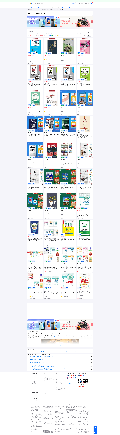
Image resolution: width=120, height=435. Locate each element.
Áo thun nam (44, 411)
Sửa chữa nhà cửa (58, 421)
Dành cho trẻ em (35, 416)
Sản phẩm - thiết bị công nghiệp (71, 410)
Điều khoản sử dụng (47, 381)
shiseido (32, 400)
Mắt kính (62, 409)
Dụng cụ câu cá (82, 414)
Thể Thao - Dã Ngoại (81, 410)
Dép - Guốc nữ (49, 418)
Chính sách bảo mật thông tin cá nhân (49, 379)
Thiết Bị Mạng (59, 417)
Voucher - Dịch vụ (69, 421)
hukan (37, 400)
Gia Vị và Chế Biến (58, 429)
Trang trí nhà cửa (57, 420)
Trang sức (56, 412)
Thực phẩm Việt (38, 413)
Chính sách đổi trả (33, 382)
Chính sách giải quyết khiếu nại (48, 380)
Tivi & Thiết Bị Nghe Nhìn (71, 411)
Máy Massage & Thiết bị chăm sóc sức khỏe (36, 426)
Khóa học (73, 422)
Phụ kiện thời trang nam (60, 409)
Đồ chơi (39, 405)
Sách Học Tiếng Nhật (74, 351)
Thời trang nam (45, 410)
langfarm (35, 400)
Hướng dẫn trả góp (33, 383)
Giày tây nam (48, 423)
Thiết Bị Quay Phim (83, 424)
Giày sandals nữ (47, 419)
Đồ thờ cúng (57, 424)
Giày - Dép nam (45, 422)
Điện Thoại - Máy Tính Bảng (35, 419)
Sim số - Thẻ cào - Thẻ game (73, 425)
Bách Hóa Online (57, 426)
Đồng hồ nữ (59, 412)
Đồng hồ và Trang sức (58, 411)
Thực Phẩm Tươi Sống (34, 411)
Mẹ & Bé (71, 408)
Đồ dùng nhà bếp (33, 432)
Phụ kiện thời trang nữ (57, 409)
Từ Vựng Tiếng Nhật (42, 351)
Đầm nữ (46, 405)
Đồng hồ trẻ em (63, 413)
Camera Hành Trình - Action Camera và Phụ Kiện (83, 422)
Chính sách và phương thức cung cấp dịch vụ (61, 385)
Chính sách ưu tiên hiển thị (59, 383)
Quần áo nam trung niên (47, 415)
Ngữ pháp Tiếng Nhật (63, 351)
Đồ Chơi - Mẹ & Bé (34, 404)
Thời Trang (73, 405)
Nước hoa (34, 429)
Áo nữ (43, 405)
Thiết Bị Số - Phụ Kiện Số (70, 414)
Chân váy (48, 407)
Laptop (62, 418)
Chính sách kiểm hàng (34, 381)
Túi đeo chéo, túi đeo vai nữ (46, 428)
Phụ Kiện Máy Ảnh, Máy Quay (82, 420)
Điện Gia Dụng (33, 431)
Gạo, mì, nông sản (35, 415)
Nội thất (58, 422)
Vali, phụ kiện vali (63, 406)
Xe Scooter (73, 428)
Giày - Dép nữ (45, 417)
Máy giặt (81, 407)
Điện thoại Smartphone (34, 420)
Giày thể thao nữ (85, 416)
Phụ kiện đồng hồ (58, 413)
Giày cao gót (44, 418)
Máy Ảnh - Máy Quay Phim (82, 419)
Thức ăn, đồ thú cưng (35, 417)
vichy (39, 400)
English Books (71, 432)
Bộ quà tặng (58, 431)
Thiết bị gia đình (38, 432)
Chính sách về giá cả (58, 379)
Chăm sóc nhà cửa (36, 418)
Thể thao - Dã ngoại (70, 407)
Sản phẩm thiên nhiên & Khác (35, 427)
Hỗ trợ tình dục (38, 429)
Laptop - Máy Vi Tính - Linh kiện (60, 414)
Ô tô (71, 428)
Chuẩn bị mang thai (35, 410)
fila (41, 400)
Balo (55, 405)
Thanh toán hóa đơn (69, 422)
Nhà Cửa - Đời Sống (58, 419)
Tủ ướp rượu (86, 408)
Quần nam (48, 411)
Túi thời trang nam (46, 430)
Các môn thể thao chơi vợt (83, 415)
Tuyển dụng (46, 377)
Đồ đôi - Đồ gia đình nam (49, 413)
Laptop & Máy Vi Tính (73, 410)
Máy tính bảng (35, 422)
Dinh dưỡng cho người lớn (35, 408)
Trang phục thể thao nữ (81, 411)
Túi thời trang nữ (45, 427)
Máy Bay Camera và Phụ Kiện (83, 425)
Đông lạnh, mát (37, 414)
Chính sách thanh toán (59, 382)
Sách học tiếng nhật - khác (54, 351)
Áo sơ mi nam (48, 412)
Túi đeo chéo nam (47, 431)
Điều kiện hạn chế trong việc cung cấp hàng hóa (61, 381)
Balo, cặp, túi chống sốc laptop (60, 406)
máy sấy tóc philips (84, 428)
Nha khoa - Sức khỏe (71, 424)
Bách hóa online (70, 409)
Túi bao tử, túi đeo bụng (50, 432)
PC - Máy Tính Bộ (58, 418)
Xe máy (69, 428)
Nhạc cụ (61, 424)
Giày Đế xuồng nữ (48, 420)
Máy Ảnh (85, 425)
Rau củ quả (33, 413)
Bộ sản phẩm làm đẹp (36, 429)
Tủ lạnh (81, 406)
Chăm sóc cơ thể (35, 426)
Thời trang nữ (45, 404)
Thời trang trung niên (47, 408)
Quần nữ (48, 405)
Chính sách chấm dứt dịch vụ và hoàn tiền (61, 387)
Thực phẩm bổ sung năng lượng (83, 417)
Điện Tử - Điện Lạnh (81, 404)
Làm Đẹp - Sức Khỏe (34, 423)
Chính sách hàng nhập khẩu (34, 384)
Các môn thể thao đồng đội (83, 415)
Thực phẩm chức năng (35, 425)
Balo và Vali (56, 404)
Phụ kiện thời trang (58, 408)
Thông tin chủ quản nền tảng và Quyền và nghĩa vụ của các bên (61, 389)
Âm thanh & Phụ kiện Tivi (81, 405)
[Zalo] (83, 375)
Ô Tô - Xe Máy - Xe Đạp (70, 426)
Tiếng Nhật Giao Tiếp (31, 351)
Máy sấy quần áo (82, 408)
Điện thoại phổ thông (35, 421)
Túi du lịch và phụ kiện (59, 405)
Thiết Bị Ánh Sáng (83, 421)
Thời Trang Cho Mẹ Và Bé (34, 405)
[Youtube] (81, 375)
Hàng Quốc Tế (68, 404)
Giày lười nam (44, 423)
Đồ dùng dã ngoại (83, 412)
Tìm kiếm (73, 3)
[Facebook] (79, 375)
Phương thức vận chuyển (34, 380)
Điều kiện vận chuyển (47, 386)
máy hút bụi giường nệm (83, 431)
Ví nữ (51, 428)
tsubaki (43, 400)
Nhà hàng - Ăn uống (71, 423)
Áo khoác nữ (49, 406)
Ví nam (44, 431)
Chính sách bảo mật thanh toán (48, 378)
